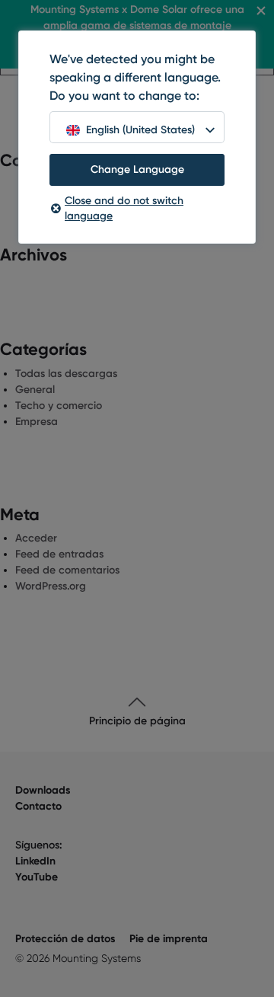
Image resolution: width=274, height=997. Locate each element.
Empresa (36, 421)
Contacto (38, 806)
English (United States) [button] (140, 129)
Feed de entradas (59, 554)
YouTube (36, 877)
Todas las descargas (66, 373)
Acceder (36, 538)
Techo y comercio (58, 405)
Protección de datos (65, 938)
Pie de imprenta (168, 938)
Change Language (137, 169)
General (35, 389)
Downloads (43, 790)
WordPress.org (50, 586)
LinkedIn (35, 861)
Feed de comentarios (67, 570)
